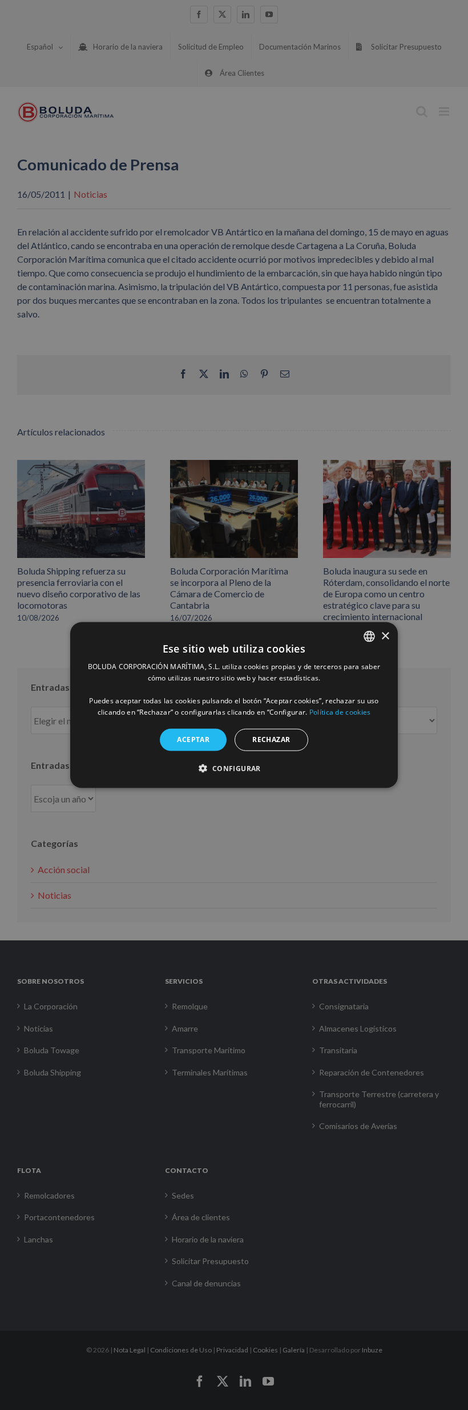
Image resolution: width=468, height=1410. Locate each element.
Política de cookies (340, 711)
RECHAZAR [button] (271, 739)
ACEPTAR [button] (193, 739)
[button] (233, 767)
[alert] (234, 705)
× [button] (385, 635)
